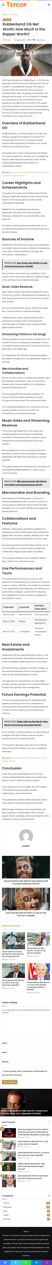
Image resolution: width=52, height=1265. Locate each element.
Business (7, 1219)
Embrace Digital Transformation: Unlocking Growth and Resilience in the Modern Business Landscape (34, 1132)
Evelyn (8, 40)
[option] (26, 1102)
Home (6, 15)
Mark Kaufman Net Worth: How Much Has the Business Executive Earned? (24, 1112)
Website (5, 1062)
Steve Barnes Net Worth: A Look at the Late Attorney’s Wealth (13, 982)
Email (5, 1052)
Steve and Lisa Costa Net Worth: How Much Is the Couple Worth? (13, 954)
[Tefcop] (16, 4)
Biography (15, 15)
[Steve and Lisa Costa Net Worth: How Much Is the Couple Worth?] (13, 940)
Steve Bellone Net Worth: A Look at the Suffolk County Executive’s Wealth (38, 986)
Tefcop (6, 1203)
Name (5, 1043)
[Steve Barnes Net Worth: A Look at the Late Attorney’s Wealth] (13, 970)
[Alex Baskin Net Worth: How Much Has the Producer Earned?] (9, 1181)
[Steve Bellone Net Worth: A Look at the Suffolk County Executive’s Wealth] (38, 971)
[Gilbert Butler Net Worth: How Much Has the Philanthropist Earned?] (9, 1166)
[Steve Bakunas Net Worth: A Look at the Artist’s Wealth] (38, 939)
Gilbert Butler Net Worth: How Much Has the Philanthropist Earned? (31, 1166)
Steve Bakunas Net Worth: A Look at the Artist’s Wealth (36, 950)
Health (6, 1215)
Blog (5, 1211)
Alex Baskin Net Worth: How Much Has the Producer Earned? (33, 1177)
